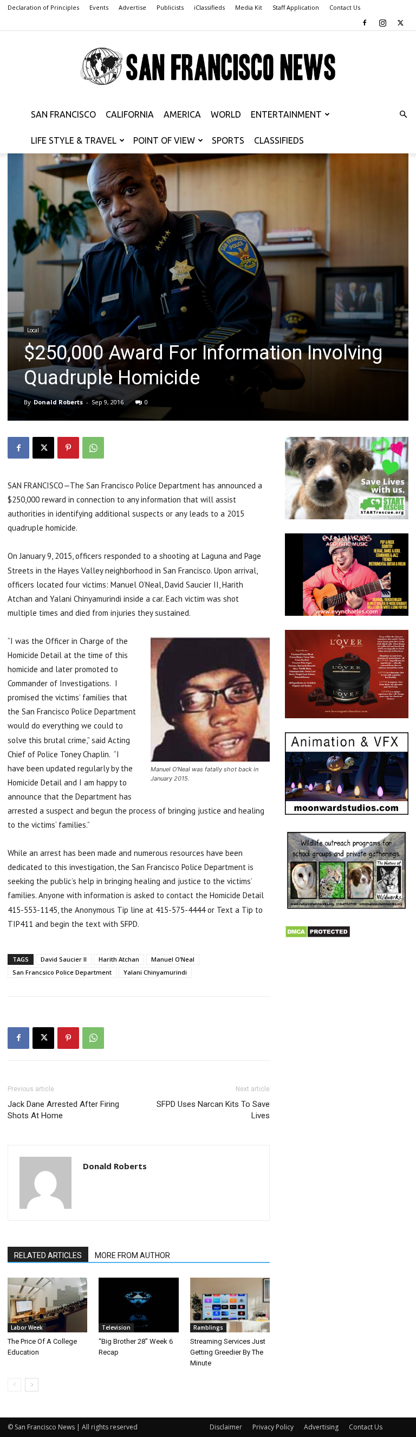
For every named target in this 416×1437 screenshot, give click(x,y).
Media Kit (248, 7)
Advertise (132, 7)
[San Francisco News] (208, 67)
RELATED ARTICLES (48, 1255)
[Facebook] (364, 22)
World (226, 114)
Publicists (170, 7)
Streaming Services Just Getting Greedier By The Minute (227, 1352)
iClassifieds (209, 7)
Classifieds (279, 140)
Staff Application (295, 7)
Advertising (321, 1427)
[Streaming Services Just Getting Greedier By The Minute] (230, 1305)
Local (33, 330)
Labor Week (27, 1327)
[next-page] (31, 1384)
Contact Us (344, 7)
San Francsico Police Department (62, 972)
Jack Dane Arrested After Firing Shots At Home (63, 1109)
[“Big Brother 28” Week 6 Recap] (138, 1305)
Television (116, 1327)
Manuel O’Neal (172, 959)
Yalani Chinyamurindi (155, 972)
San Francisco (63, 114)
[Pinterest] (68, 448)
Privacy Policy (273, 1427)
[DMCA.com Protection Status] (317, 935)
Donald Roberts (58, 402)
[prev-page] (14, 1384)
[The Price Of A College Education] (47, 1305)
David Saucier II (64, 959)
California (130, 114)
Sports (228, 140)
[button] (403, 114)
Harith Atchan (119, 959)
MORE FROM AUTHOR (132, 1255)
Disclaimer (226, 1427)
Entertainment (286, 114)
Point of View (164, 140)
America (182, 114)
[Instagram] (382, 22)
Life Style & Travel (73, 140)
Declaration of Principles (43, 7)
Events (98, 7)
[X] (400, 22)
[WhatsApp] (93, 448)
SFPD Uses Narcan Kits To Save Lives (213, 1109)
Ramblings (208, 1327)
